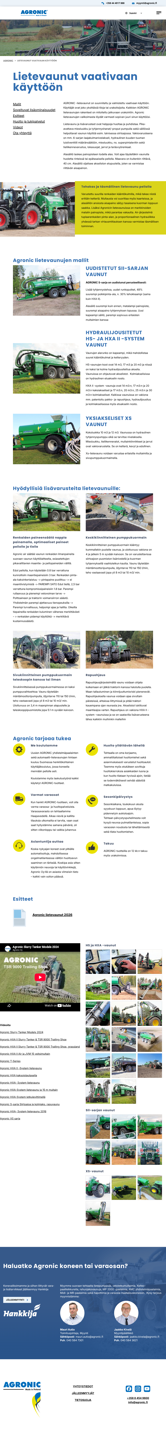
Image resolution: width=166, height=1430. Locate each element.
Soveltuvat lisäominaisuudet (34, 110)
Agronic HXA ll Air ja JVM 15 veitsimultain (25, 1053)
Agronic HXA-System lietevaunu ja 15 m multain (29, 1089)
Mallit (17, 104)
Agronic (8, 60)
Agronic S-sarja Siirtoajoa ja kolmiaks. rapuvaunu (30, 1104)
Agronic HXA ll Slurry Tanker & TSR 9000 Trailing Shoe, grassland (40, 1046)
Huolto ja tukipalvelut (29, 121)
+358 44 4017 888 (115, 3)
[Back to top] (160, 1424)
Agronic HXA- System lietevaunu (20, 1082)
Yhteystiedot (83, 1386)
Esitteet (18, 116)
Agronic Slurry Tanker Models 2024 (21, 1032)
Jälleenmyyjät (83, 1393)
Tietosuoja (83, 1400)
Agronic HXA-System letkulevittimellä (22, 1097)
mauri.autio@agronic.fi (89, 1336)
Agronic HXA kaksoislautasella (18, 1075)
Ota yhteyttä (22, 133)
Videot (18, 127)
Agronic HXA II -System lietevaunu (21, 1068)
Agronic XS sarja (10, 1118)
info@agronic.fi (138, 1402)
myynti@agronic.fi (146, 3)
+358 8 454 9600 (138, 1398)
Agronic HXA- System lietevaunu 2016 (23, 1111)
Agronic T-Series (10, 1061)
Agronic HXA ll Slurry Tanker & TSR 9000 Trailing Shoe (33, 1039)
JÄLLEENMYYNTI (15, 1299)
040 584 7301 (74, 1340)
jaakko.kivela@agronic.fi (144, 1336)
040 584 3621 (129, 1340)
